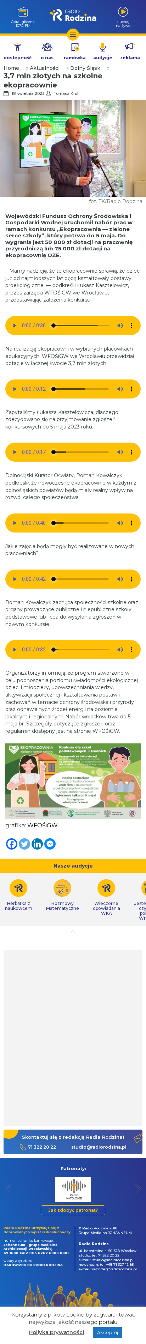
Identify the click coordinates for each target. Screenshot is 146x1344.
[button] (9, 1189)
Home (11, 68)
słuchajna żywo (123, 23)
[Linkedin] (37, 844)
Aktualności (45, 68)
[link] (62, 895)
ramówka (75, 57)
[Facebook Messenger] (50, 844)
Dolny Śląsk (85, 68)
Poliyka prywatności (56, 1332)
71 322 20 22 (42, 1147)
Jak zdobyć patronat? (73, 1210)
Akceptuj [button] (107, 1332)
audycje (102, 57)
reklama (130, 57)
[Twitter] (24, 844)
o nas (47, 57)
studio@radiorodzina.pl (99, 1147)
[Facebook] (11, 844)
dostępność (18, 57)
